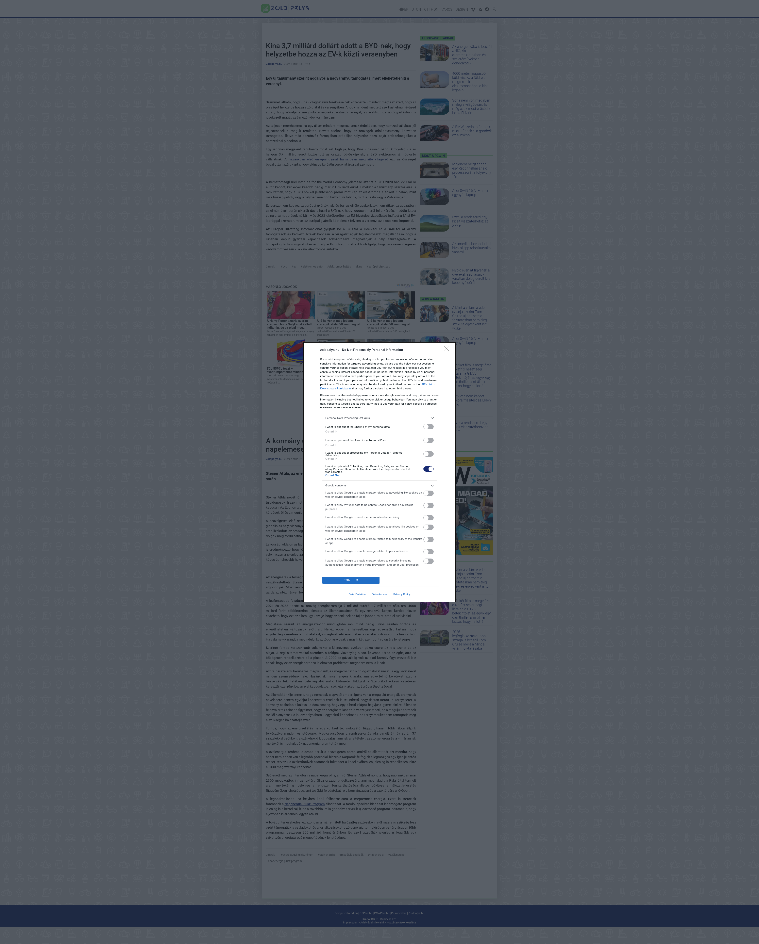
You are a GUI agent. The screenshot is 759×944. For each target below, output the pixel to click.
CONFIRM (351, 580)
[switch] (428, 426)
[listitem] (379, 418)
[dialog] (379, 472)
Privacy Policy (402, 594)
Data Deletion (357, 594)
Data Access (379, 594)
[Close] (448, 350)
